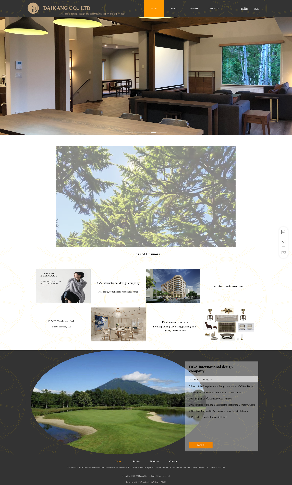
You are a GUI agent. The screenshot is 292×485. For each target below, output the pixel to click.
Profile (174, 8)
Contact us (214, 8)
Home (154, 8)
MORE (200, 445)
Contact (173, 461)
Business (193, 8)
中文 (256, 8)
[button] (129, 132)
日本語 (244, 9)
